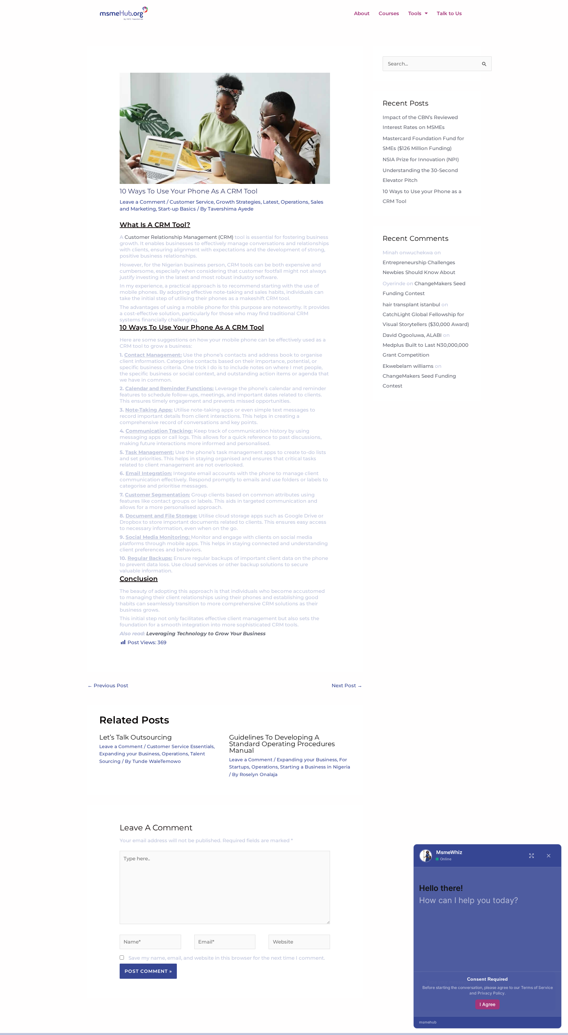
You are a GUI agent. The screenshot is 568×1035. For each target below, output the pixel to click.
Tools (414, 13)
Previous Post (107, 686)
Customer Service (192, 202)
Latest (270, 202)
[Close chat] (548, 855)
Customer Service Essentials (180, 746)
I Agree (487, 1004)
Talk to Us (449, 13)
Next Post (347, 686)
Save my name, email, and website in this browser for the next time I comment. (227, 958)
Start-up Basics (177, 209)
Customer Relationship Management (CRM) (180, 237)
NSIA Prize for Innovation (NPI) (421, 159)
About (361, 13)
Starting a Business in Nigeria (315, 767)
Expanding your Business (129, 754)
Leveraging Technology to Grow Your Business (206, 633)
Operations (294, 202)
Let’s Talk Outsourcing (135, 737)
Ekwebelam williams (408, 366)
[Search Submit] (484, 64)
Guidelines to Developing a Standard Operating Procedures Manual (282, 743)
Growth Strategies (238, 202)
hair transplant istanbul (411, 304)
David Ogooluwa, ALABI (412, 335)
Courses (389, 13)
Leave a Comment (142, 202)
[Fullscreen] (531, 855)
